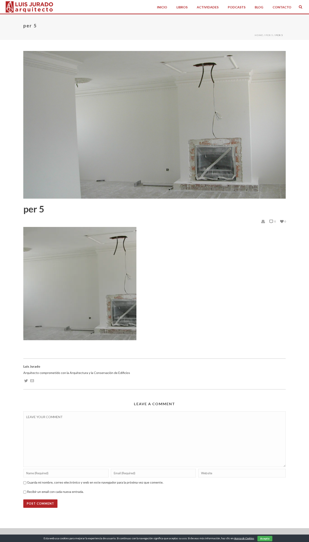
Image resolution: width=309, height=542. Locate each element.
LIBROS (182, 7)
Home (259, 35)
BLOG (259, 7)
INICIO (162, 7)
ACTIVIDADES (208, 7)
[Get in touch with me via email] (32, 381)
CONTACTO (282, 7)
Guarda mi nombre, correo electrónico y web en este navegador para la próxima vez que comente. (95, 482)
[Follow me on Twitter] (26, 381)
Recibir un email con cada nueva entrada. (55, 492)
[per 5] (154, 125)
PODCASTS (236, 7)
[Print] (263, 221)
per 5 (269, 35)
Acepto (265, 538)
